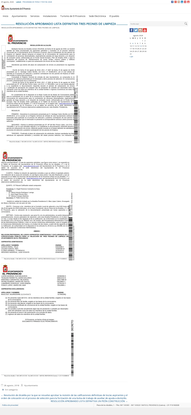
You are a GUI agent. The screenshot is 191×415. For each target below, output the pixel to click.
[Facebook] (172, 2)
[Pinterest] (185, 2)
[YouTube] (188, 2)
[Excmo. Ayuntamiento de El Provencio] (16, 8)
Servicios (34, 16)
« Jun (131, 56)
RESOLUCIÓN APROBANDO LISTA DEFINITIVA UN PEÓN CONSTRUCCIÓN (89, 401)
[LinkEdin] (182, 2)
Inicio (5, 16)
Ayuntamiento (19, 16)
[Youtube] (145, 30)
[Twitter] (136, 30)
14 (141, 46)
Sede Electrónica (97, 16)
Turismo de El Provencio (72, 16)
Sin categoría (11, 389)
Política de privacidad (10, 405)
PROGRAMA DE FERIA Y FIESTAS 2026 (37, 2)
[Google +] (175, 2)
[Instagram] (179, 2)
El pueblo (114, 16)
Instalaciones (50, 16)
